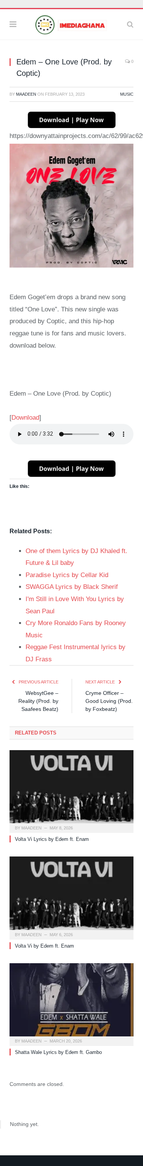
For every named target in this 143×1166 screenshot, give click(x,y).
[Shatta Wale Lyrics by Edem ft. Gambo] (71, 1003)
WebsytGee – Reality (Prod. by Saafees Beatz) (38, 701)
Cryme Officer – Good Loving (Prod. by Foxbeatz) (109, 701)
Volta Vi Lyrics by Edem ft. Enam (52, 839)
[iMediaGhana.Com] (71, 23)
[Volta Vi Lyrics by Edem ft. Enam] (71, 790)
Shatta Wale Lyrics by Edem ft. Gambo (58, 1052)
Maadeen (26, 94)
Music (126, 94)
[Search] (130, 24)
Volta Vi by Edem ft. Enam (44, 946)
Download (25, 417)
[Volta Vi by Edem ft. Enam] (71, 897)
